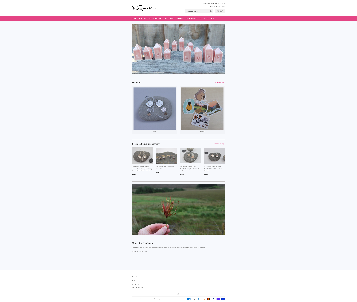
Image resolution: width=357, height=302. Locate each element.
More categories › (220, 82)
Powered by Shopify (154, 299)
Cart (221, 11)
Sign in (211, 6)
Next (221, 49)
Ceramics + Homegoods (157, 18)
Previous (136, 49)
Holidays (203, 18)
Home (134, 18)
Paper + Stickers (176, 18)
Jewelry (142, 18)
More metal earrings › (219, 144)
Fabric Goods (191, 18)
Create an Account (220, 6)
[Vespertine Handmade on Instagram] (178, 294)
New (212, 18)
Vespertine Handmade (142, 299)
